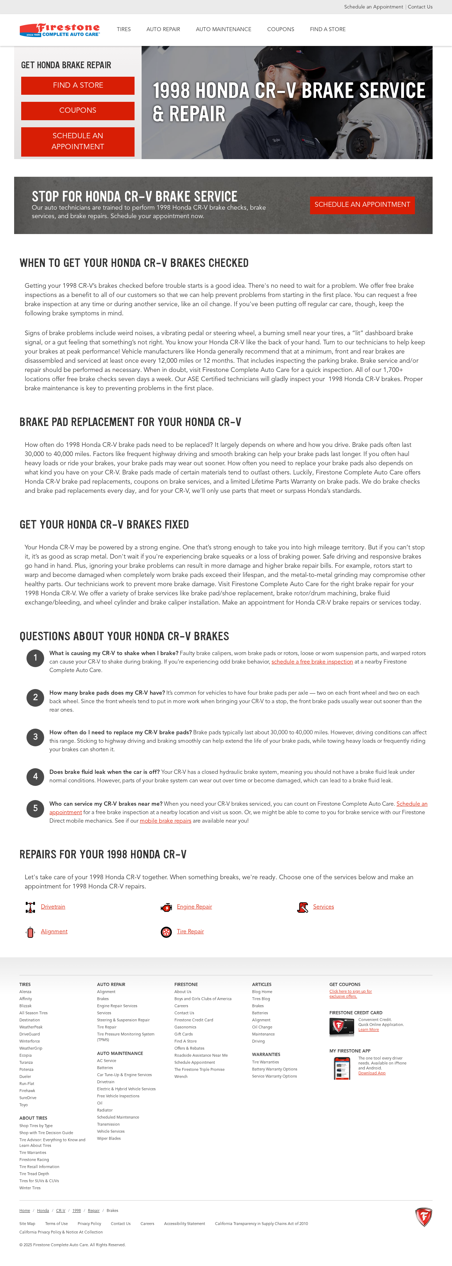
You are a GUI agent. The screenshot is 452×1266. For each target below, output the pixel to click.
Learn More (368, 1030)
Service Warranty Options (274, 1077)
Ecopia (25, 1056)
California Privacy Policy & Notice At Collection (61, 1233)
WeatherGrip (30, 1049)
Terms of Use (56, 1224)
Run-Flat (26, 1084)
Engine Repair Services (117, 1006)
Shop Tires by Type (36, 1126)
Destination (29, 1020)
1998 (76, 1211)
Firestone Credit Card (193, 1020)
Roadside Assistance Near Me (201, 1056)
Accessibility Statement (184, 1224)
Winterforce (29, 1042)
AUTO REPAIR (163, 30)
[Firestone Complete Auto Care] (60, 30)
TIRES (124, 30)
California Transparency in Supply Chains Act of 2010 (261, 1224)
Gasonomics (185, 1027)
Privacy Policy (89, 1224)
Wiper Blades (109, 1139)
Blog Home (262, 992)
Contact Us (420, 7)
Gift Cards (183, 1035)
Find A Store (78, 85)
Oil (99, 1103)
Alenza (25, 992)
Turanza (26, 1063)
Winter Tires (30, 1188)
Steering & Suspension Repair (123, 1020)
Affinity (25, 999)
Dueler (25, 1077)
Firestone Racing (34, 1160)
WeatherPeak (30, 1027)
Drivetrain (105, 1082)
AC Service (106, 1061)
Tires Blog (261, 999)
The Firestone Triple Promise (199, 1070)
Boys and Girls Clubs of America (203, 999)
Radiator (105, 1111)
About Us (182, 992)
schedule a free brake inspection (312, 662)
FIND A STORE (328, 30)
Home (24, 1211)
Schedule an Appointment (374, 7)
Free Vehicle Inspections (118, 1096)
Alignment (106, 992)
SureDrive (27, 1098)
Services (104, 1013)
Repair (94, 1211)
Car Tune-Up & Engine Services (124, 1075)
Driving (258, 1042)
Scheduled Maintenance (118, 1118)
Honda (43, 1211)
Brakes (103, 999)
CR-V (60, 1211)
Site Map (27, 1224)
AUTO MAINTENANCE (223, 30)
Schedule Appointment (194, 1063)
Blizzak (25, 1006)
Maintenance (263, 1035)
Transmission (108, 1125)
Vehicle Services (111, 1132)
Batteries (105, 1068)
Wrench (181, 1077)
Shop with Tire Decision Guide (46, 1133)
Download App (372, 1073)
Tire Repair (107, 1027)
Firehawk (27, 1091)
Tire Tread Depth (34, 1174)
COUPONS (280, 30)
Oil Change (262, 1027)
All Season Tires (33, 1013)
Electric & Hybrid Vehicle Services (126, 1089)
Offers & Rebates (189, 1049)
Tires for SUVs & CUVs (39, 1181)
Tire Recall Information (39, 1167)
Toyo (23, 1105)
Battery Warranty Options (274, 1070)
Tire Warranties (32, 1153)
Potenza (26, 1070)
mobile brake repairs (165, 821)
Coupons (77, 111)
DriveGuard (29, 1035)
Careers (181, 1006)
